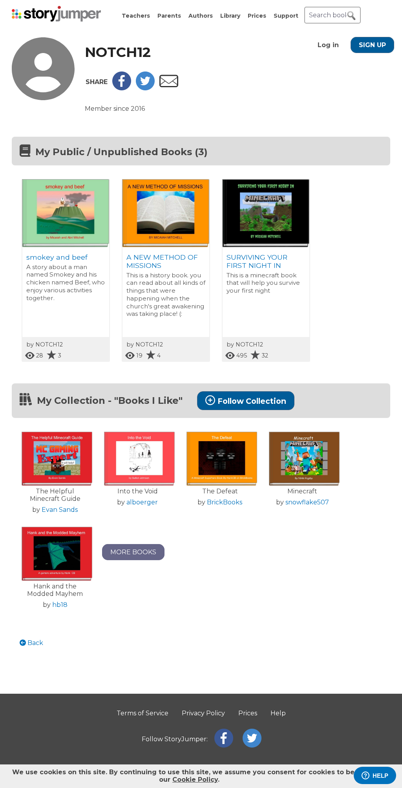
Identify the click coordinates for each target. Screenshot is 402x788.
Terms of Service (142, 713)
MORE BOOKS (133, 552)
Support (286, 15)
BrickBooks (224, 502)
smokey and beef (57, 257)
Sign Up (372, 45)
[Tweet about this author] (145, 88)
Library (230, 15)
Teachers (136, 15)
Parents (169, 15)
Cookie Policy (195, 779)
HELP (380, 775)
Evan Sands (60, 509)
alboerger (142, 502)
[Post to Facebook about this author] (121, 88)
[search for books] (351, 15)
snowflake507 (307, 502)
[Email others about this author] (168, 85)
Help (278, 713)
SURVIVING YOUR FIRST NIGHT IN (257, 261)
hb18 (60, 604)
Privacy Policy (203, 713)
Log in (328, 45)
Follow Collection (251, 401)
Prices (257, 15)
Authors (200, 15)
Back (34, 643)
